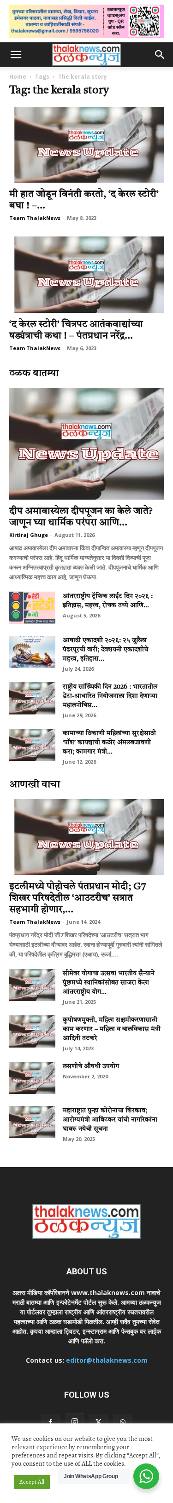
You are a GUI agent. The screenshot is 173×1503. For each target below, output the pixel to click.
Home (17, 77)
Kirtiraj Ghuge (28, 534)
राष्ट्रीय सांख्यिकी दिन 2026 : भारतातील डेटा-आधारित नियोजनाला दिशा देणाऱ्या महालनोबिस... (110, 696)
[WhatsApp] (122, 1423)
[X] (98, 1423)
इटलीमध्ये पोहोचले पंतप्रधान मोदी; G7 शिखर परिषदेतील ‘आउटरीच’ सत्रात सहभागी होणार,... (77, 898)
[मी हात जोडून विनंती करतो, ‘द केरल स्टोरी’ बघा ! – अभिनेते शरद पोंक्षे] (86, 145)
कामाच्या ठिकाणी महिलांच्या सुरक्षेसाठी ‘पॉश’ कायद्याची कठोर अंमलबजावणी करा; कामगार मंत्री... (109, 742)
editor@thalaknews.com (107, 1360)
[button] (15, 54)
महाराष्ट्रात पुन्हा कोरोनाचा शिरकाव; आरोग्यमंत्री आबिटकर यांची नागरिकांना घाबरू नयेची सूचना (110, 1119)
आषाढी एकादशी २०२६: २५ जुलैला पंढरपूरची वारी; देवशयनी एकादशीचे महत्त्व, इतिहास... (105, 649)
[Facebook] (51, 1423)
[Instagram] (75, 1422)
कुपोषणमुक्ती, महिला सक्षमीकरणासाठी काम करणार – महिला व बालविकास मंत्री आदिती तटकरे (112, 1029)
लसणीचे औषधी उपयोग (91, 1066)
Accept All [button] (31, 1481)
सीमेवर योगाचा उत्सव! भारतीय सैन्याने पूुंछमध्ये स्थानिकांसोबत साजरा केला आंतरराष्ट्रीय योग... (109, 982)
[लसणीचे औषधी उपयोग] (32, 1078)
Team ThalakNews (34, 217)
